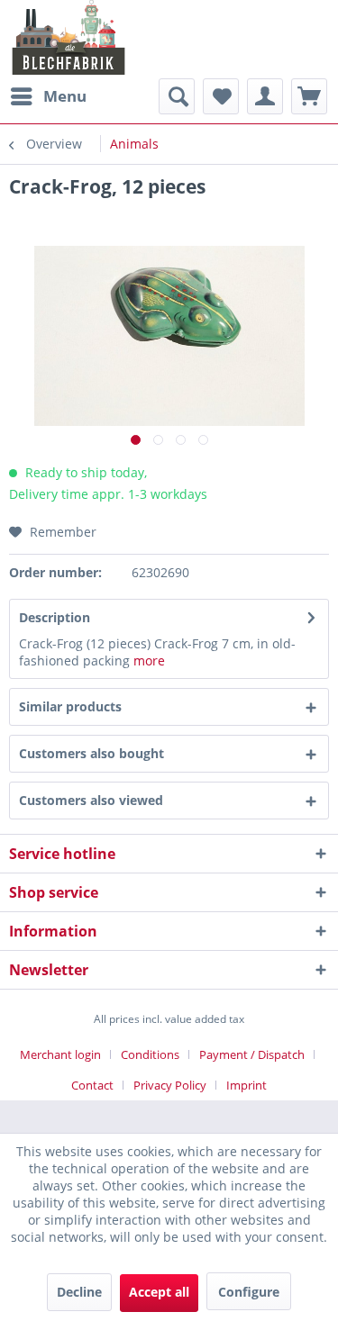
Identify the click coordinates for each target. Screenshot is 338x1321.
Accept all (159, 1291)
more (149, 660)
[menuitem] (48, 96)
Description (54, 617)
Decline (79, 1291)
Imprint (246, 1085)
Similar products (70, 706)
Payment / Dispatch (252, 1054)
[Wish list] (221, 96)
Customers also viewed (91, 800)
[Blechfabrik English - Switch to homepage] (69, 37)
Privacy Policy (169, 1085)
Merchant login (60, 1054)
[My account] (265, 96)
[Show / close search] (177, 96)
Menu (65, 96)
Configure (248, 1291)
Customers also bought (91, 753)
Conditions (150, 1054)
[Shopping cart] (309, 96)
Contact (92, 1085)
